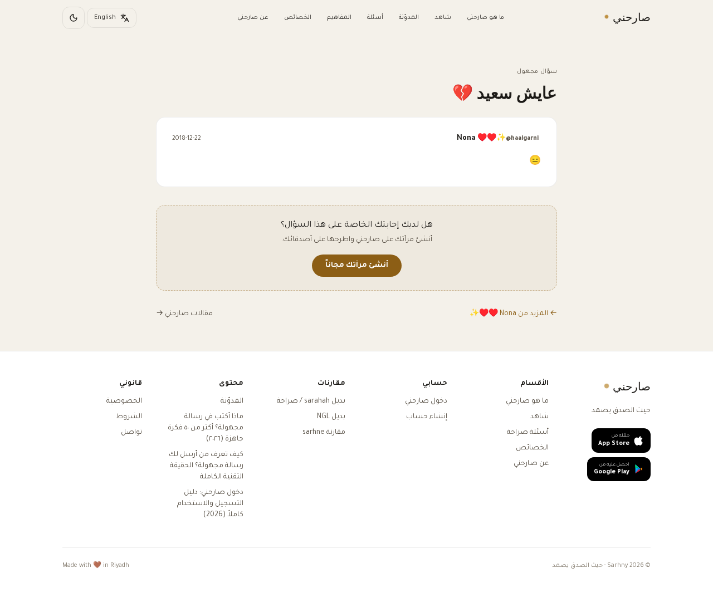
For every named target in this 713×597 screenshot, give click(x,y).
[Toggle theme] (73, 18)
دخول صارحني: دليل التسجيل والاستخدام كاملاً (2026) (210, 504)
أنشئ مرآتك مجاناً (356, 266)
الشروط (129, 417)
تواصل (131, 433)
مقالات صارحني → (184, 314)
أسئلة (375, 17)
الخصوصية (124, 401)
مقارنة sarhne (323, 433)
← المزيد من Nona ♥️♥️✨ (513, 314)
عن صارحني (252, 17)
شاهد (442, 17)
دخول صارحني (426, 401)
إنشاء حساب (426, 417)
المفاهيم (339, 17)
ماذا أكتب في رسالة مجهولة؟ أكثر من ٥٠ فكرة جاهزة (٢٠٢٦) (205, 428)
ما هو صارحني (485, 17)
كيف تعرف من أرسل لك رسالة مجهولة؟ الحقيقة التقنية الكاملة (206, 466)
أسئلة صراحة (528, 433)
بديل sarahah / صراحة (311, 401)
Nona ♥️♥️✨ (498, 139)
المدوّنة (409, 17)
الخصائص (297, 17)
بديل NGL (331, 417)
